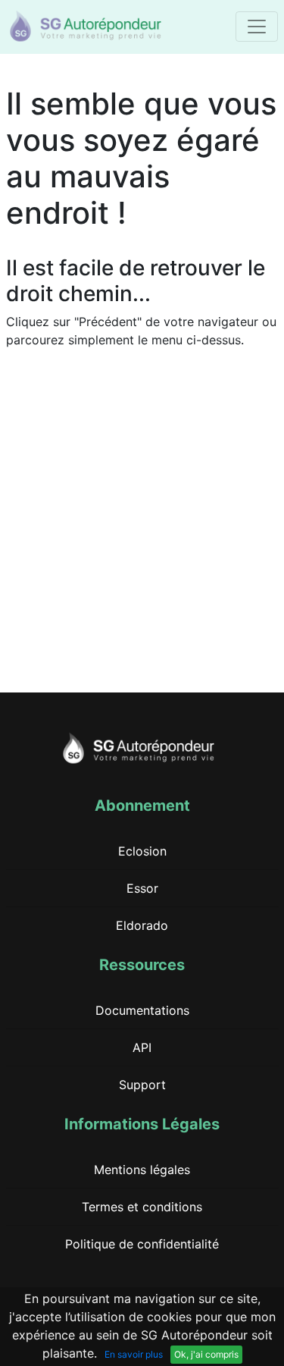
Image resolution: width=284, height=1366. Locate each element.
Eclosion (142, 851)
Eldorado (142, 925)
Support (142, 1084)
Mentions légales (142, 1169)
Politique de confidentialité (142, 1243)
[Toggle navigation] (257, 26)
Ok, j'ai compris (206, 1354)
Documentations (142, 1010)
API (142, 1047)
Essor (142, 888)
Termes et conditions (142, 1206)
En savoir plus (134, 1354)
